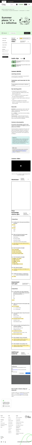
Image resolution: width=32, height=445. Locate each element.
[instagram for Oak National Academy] (1, 442)
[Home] (4, 4)
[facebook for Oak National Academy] (3, 442)
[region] (21, 48)
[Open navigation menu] (29, 4)
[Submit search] (16, 4)
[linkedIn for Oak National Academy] (5, 442)
